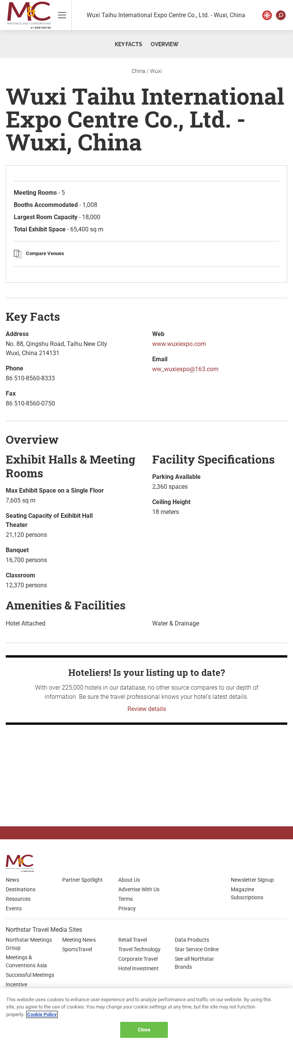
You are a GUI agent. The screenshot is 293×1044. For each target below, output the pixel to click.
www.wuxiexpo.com (179, 343)
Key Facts (128, 44)
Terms (125, 899)
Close (144, 1030)
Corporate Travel (138, 959)
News (12, 880)
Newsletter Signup (252, 880)
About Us (129, 880)
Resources (18, 899)
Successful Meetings (30, 975)
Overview (165, 44)
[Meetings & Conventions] (22, 863)
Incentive (16, 984)
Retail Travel (132, 940)
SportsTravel (77, 949)
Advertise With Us (138, 889)
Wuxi (156, 71)
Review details (146, 709)
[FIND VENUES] (267, 15)
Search (281, 15)
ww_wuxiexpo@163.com (185, 369)
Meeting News (79, 940)
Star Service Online (197, 949)
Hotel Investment (138, 968)
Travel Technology (139, 949)
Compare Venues (45, 253)
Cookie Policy (42, 1014)
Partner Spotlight (82, 880)
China (138, 71)
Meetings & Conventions (29, 15)
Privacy (127, 908)
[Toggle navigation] (62, 15)
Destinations (20, 889)
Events (14, 908)
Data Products (192, 940)
